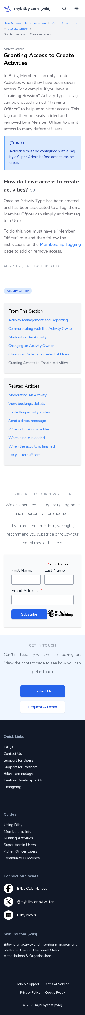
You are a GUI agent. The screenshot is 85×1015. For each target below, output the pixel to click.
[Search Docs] (64, 8)
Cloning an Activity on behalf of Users (39, 354)
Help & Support (27, 984)
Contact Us (43, 691)
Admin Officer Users (65, 23)
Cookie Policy (55, 992)
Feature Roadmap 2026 (24, 780)
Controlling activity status (29, 412)
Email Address (26, 591)
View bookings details (26, 403)
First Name (21, 570)
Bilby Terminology (18, 773)
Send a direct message (27, 420)
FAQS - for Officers (24, 455)
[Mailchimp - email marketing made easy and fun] (60, 617)
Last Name (54, 570)
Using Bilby (13, 825)
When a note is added (26, 437)
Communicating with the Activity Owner (40, 328)
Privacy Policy (30, 992)
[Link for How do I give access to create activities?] (32, 189)
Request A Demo (42, 707)
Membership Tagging (60, 244)
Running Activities (18, 838)
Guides (10, 814)
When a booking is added (29, 429)
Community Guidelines (22, 858)
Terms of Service (56, 984)
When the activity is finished (31, 446)
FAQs (8, 747)
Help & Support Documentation (25, 23)
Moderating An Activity (27, 337)
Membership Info (17, 831)
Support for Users (18, 760)
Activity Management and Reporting (38, 320)
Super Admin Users (20, 844)
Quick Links (14, 736)
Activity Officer (18, 29)
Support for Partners (21, 767)
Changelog (12, 787)
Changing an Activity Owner (31, 345)
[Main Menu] (76, 8)
